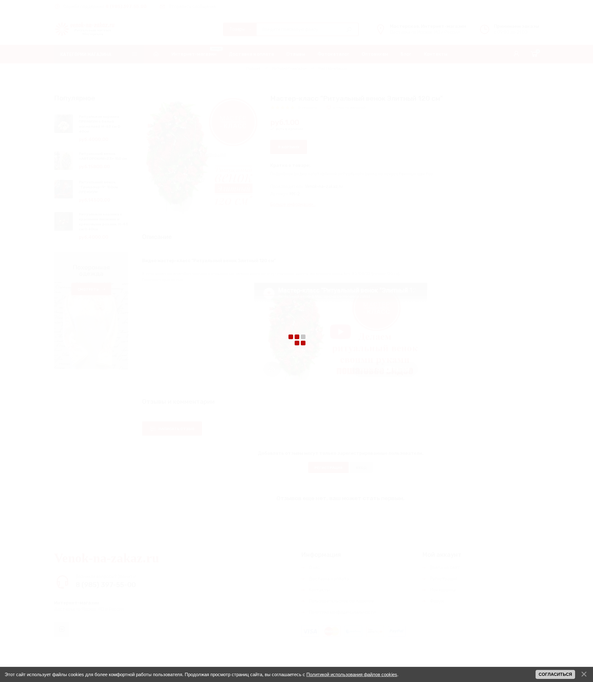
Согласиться (555, 674)
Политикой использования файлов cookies (351, 674)
